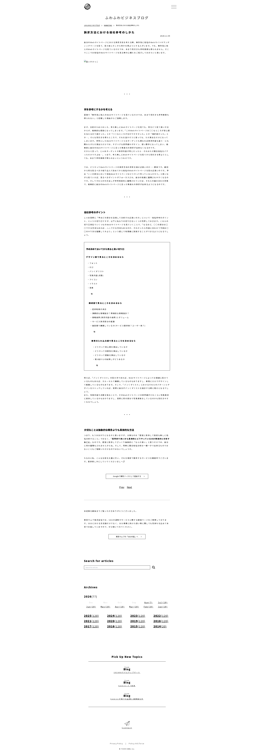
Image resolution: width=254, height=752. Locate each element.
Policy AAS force (136, 743)
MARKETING (108, 25)
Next (129, 487)
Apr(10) (120, 607)
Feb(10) (148, 607)
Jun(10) (91, 607)
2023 (137, 616)
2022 (160, 616)
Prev (121, 487)
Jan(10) (163, 607)
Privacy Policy (116, 743)
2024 (114, 616)
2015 (137, 626)
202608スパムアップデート (127, 672)
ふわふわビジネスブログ (127, 17)
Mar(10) (134, 607)
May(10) (105, 607)
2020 (114, 621)
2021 (91, 621)
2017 (91, 626)
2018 (160, 621)
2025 (91, 616)
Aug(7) (148, 602)
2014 (160, 626)
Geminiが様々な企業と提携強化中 (126, 699)
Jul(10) (163, 602)
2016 (114, 626)
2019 (137, 621)
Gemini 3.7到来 (127, 686)
